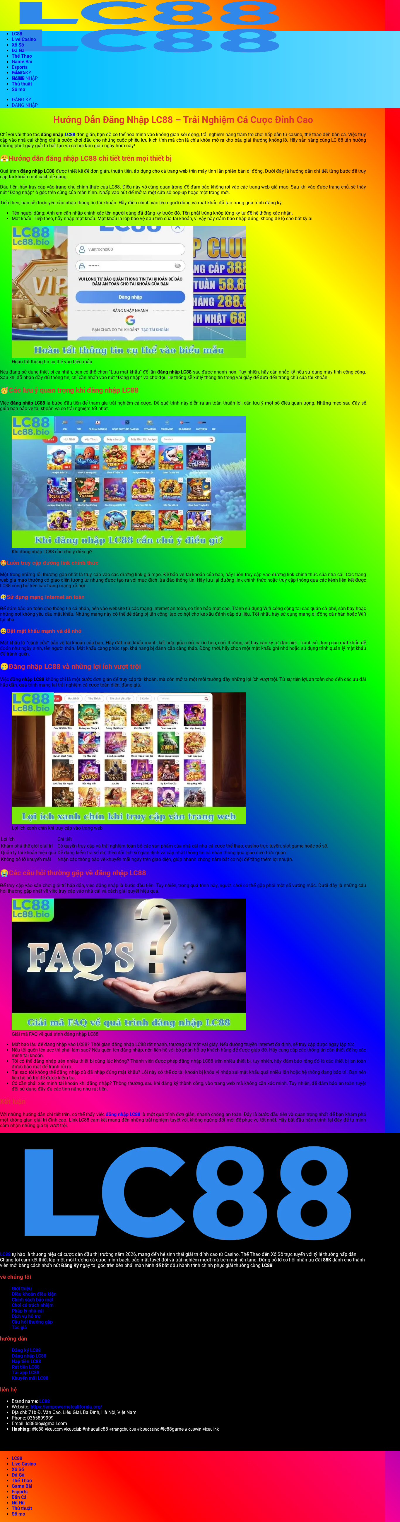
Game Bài (22, 61)
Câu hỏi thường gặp (32, 1322)
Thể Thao (22, 56)
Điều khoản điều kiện (34, 1294)
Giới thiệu (22, 1288)
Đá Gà (18, 50)
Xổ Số (18, 45)
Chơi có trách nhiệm (33, 1305)
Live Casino (24, 39)
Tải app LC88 (25, 1372)
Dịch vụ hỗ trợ (26, 1316)
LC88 (17, 34)
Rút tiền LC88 (26, 1367)
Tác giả (19, 1327)
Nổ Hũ (18, 78)
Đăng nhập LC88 (29, 1356)
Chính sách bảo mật (32, 1299)
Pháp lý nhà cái (28, 1311)
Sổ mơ (18, 89)
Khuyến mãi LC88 (30, 1378)
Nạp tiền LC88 (26, 1361)
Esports (20, 67)
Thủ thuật (22, 84)
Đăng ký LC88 (26, 1350)
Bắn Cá (19, 73)
